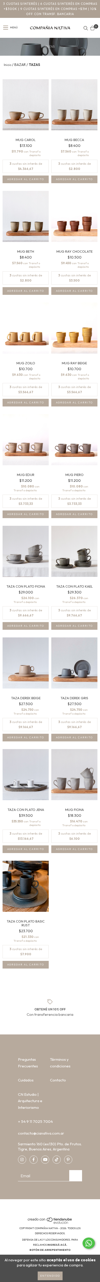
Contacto (58, 1080)
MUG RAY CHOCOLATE (74, 251)
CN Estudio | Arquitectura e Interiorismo (30, 1101)
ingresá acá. (57, 1244)
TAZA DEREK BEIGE (26, 698)
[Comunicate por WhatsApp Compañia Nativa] (89, 1243)
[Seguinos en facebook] (33, 1160)
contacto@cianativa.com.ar (41, 1133)
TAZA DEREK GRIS (74, 698)
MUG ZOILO (25, 363)
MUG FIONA (74, 810)
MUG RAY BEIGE (74, 363)
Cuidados (26, 1080)
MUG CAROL (26, 140)
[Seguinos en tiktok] (57, 1160)
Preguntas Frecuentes (28, 1062)
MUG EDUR (25, 475)
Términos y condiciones (60, 1062)
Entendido (50, 1275)
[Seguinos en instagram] (22, 1160)
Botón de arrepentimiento (50, 1250)
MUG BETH (25, 251)
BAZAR (20, 64)
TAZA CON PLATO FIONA (25, 586)
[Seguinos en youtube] (45, 1160)
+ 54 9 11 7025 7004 (35, 1121)
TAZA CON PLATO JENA (25, 810)
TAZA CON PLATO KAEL (74, 586)
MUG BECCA (74, 140)
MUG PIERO (74, 475)
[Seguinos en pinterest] (68, 1160)
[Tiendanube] (50, 1223)
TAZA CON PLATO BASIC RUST (26, 923)
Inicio (7, 65)
